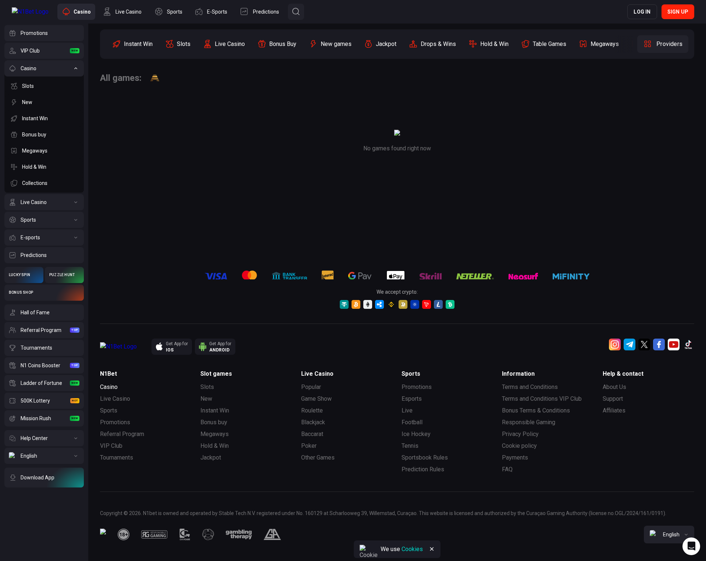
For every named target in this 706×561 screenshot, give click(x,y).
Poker (309, 445)
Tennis (410, 445)
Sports (108, 410)
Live (407, 410)
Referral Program (122, 433)
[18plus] (123, 534)
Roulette (312, 410)
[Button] (296, 12)
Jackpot (210, 457)
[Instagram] (615, 344)
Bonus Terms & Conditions (536, 410)
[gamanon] (208, 534)
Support (613, 398)
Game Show (316, 398)
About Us (614, 386)
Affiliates (614, 410)
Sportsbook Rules (425, 457)
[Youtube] (674, 344)
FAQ (507, 469)
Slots (207, 386)
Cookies (412, 549)
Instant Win (214, 410)
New (206, 398)
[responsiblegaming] (154, 534)
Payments (515, 457)
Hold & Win (214, 445)
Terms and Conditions (530, 386)
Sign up (677, 12)
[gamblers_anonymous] (272, 534)
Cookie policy (519, 445)
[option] (132, 44)
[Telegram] (629, 344)
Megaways (214, 433)
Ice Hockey (416, 433)
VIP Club (111, 445)
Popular (311, 386)
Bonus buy (213, 422)
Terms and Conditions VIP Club (542, 398)
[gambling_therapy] (239, 534)
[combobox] (669, 534)
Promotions (115, 422)
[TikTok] (688, 344)
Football (412, 422)
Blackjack (313, 422)
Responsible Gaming (528, 422)
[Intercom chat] (691, 546)
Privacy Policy (520, 433)
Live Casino (115, 398)
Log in (642, 12)
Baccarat (312, 433)
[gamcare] (185, 534)
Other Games (318, 457)
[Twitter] (644, 344)
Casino (109, 386)
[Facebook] (659, 344)
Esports (412, 398)
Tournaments (116, 457)
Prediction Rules (423, 469)
